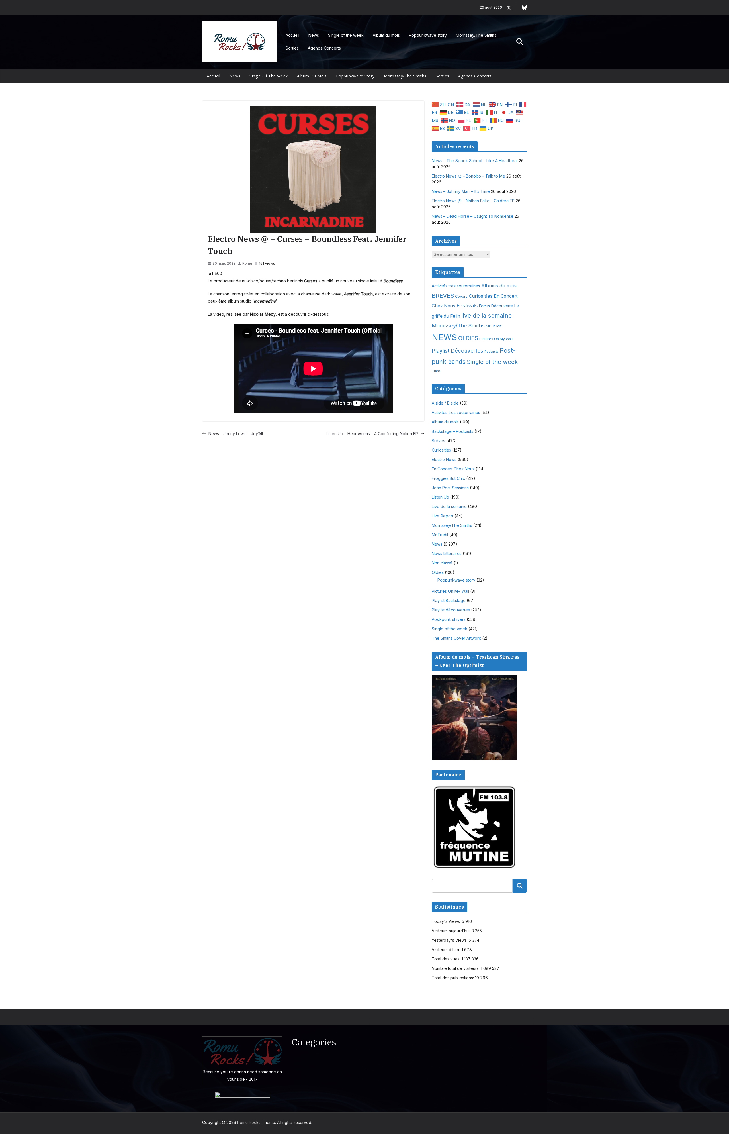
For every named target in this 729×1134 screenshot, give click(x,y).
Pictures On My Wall (496, 339)
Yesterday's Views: (450, 940)
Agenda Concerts (324, 48)
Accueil (292, 35)
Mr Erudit (493, 326)
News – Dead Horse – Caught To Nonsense (472, 216)
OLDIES (468, 338)
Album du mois (386, 35)
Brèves (438, 440)
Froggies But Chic (448, 478)
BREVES (443, 295)
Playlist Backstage (449, 600)
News (313, 35)
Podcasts (491, 352)
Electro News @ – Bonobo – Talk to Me (468, 176)
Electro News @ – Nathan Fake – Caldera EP (473, 200)
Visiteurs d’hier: (447, 949)
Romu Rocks (249, 1122)
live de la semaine (486, 315)
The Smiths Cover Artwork (456, 638)
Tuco (436, 371)
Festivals (467, 305)
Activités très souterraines (456, 286)
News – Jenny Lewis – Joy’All (235, 433)
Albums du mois (499, 286)
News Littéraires (447, 553)
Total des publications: (453, 977)
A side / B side (445, 403)
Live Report (442, 515)
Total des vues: (447, 958)
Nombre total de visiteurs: (456, 968)
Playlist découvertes (451, 609)
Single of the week (346, 35)
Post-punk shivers (449, 619)
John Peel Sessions (450, 487)
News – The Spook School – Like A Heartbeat (475, 160)
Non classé (442, 562)
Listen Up (440, 497)
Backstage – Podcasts (452, 431)
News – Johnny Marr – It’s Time (461, 191)
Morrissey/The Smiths (476, 35)
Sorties (292, 48)
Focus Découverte (496, 306)
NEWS (444, 337)
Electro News (444, 459)
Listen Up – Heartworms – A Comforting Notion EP (372, 433)
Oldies (438, 572)
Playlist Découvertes (457, 351)
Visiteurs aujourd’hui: (452, 930)
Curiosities (481, 296)
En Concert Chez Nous (453, 468)
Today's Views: (447, 921)
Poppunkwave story (428, 35)
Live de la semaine (449, 506)
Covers (461, 296)
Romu (247, 263)
